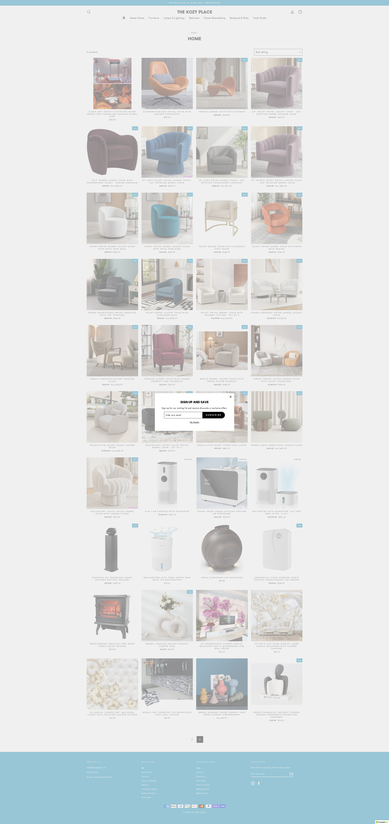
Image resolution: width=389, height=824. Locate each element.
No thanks (194, 422)
